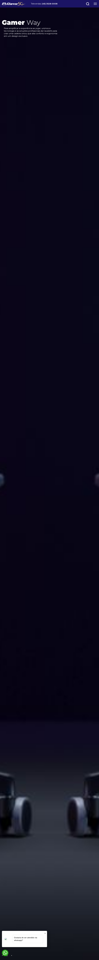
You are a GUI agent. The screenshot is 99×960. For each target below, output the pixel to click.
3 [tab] (11, 955)
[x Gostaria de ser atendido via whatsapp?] (5, 953)
